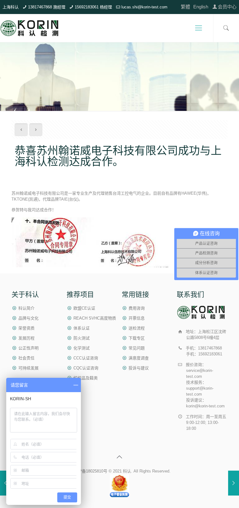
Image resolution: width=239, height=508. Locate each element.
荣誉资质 (26, 328)
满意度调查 (139, 358)
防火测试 (81, 338)
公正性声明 (28, 348)
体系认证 (81, 328)
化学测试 (81, 348)
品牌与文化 (28, 318)
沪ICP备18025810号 (89, 471)
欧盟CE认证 (84, 308)
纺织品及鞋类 (85, 378)
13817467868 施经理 (46, 7)
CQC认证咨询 (85, 368)
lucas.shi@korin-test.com (144, 7)
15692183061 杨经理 (93, 7)
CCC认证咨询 (85, 358)
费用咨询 (137, 308)
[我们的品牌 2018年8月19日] (5, 483)
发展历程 (26, 338)
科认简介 (26, 308)
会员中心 (227, 6)
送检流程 (137, 328)
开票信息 (137, 318)
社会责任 (26, 358)
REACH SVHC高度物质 (94, 318)
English (200, 6)
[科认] (29, 28)
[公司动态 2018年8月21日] (233, 483)
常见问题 (137, 348)
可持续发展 (28, 368)
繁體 (185, 6)
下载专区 (137, 338)
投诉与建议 (139, 368)
